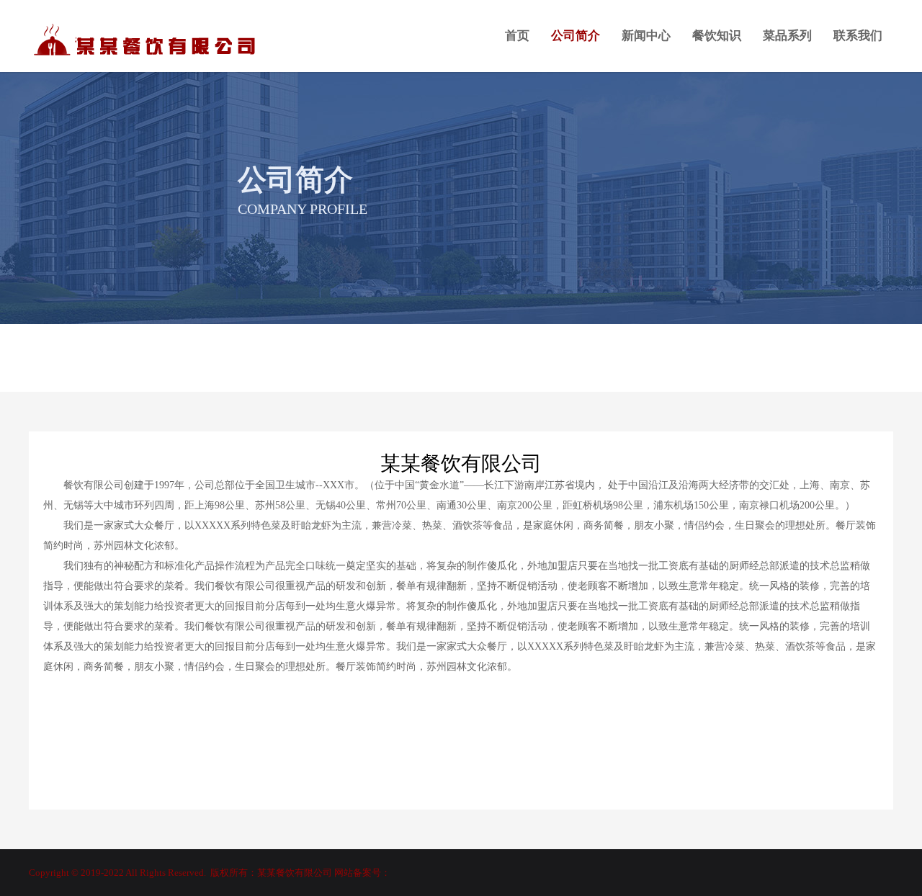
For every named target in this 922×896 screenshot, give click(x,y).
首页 (517, 35)
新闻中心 (646, 35)
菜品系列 (787, 35)
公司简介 (575, 35)
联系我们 (857, 35)
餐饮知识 (716, 35)
